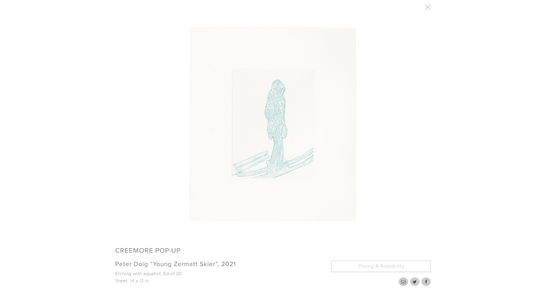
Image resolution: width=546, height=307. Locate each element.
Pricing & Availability (381, 266)
